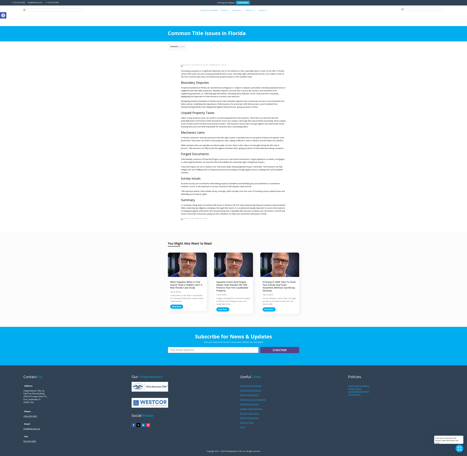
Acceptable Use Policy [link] (358, 391)
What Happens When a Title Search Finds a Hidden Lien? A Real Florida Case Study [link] (186, 284)
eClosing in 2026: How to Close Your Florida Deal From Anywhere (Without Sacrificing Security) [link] (279, 286)
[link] (3, 15)
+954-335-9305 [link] (30, 416)
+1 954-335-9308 (52, 2)
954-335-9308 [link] (29, 441)
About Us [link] (249, 10)
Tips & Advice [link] (175, 292)
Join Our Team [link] (247, 422)
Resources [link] (236, 10)
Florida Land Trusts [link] (249, 413)
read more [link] (176, 306)
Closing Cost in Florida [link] (250, 385)
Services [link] (224, 10)
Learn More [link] (243, 2)
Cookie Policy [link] (354, 394)
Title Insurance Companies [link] (252, 399)
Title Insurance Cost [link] (249, 404)
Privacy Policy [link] (354, 388)
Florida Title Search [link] (249, 395)
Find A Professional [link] (249, 418)
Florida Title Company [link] (250, 390)
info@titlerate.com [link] (31, 429)
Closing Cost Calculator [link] (209, 10)
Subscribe (280, 350)
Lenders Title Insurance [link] (251, 408)
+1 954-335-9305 (18, 2)
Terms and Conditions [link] (358, 385)
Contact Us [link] (262, 10)
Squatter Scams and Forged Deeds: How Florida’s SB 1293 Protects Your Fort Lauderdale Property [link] (232, 286)
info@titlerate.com (34, 2)
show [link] (182, 46)
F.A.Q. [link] (242, 427)
